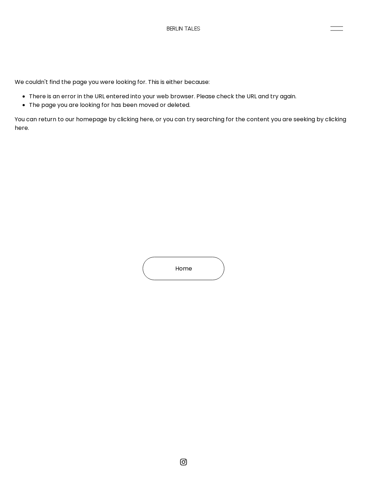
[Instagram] (183, 462)
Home (183, 268)
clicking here (135, 119)
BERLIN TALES (183, 28)
